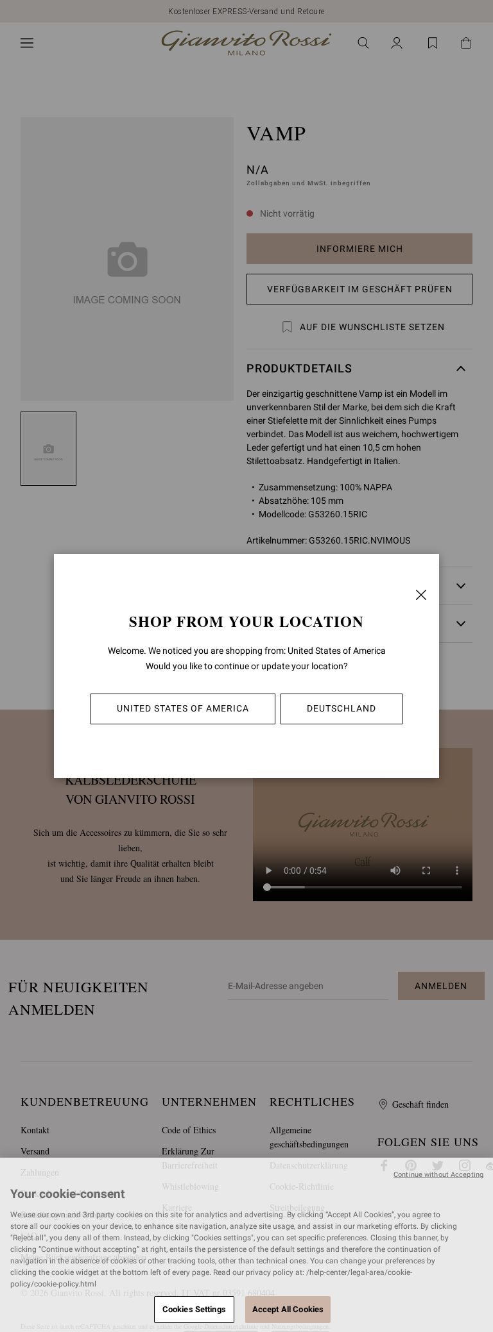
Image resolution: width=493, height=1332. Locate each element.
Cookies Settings (194, 1309)
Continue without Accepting (438, 1174)
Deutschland (341, 708)
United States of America (183, 708)
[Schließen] (421, 594)
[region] (246, 1245)
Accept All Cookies (288, 1309)
